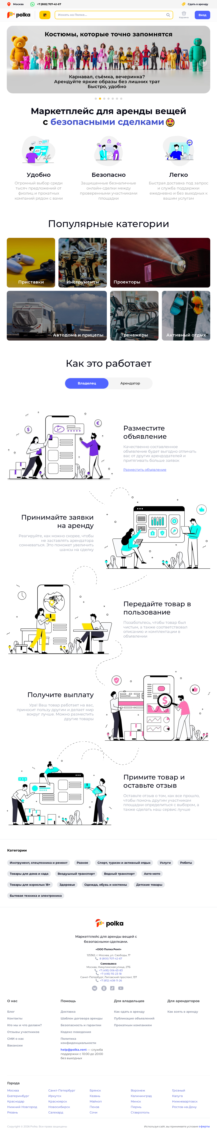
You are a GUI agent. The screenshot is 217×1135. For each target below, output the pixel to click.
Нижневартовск (185, 1101)
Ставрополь (140, 1112)
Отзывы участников (23, 1032)
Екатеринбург (18, 1096)
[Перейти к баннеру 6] (117, 99)
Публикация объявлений (134, 1018)
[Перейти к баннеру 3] (104, 99)
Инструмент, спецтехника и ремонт (38, 863)
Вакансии (15, 1045)
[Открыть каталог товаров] (44, 15)
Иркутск (54, 1096)
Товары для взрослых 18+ (30, 885)
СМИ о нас (15, 1039)
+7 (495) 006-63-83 (111, 970)
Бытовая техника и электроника (36, 896)
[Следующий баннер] (203, 63)
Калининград (141, 1096)
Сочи (93, 1112)
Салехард (55, 1112)
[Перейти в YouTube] (120, 988)
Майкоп (96, 1101)
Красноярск (57, 1101)
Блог (11, 1012)
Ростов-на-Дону (184, 1107)
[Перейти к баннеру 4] (108, 99)
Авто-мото (152, 874)
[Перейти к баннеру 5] (113, 99)
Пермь (136, 1107)
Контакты (14, 1018)
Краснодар (15, 1101)
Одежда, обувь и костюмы (105, 885)
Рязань (12, 1112)
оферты (204, 1126)
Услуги (165, 863)
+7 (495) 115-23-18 (111, 973)
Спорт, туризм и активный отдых (123, 863)
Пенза (94, 1107)
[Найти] (168, 15)
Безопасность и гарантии (81, 1025)
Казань (95, 1096)
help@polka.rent (74, 1050)
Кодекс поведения (76, 1032)
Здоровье (67, 885)
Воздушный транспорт (76, 874)
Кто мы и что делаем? (24, 1025)
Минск (136, 1101)
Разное (82, 863)
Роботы (186, 863)
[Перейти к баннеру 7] (121, 99)
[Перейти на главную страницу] (109, 923)
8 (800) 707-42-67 (111, 958)
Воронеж (138, 1090)
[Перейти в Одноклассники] (103, 988)
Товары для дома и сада (29, 874)
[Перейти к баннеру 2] (100, 99)
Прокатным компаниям (133, 1025)
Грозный (178, 1090)
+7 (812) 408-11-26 (111, 980)
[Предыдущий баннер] (14, 63)
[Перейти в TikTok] (112, 988)
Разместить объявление (144, 470)
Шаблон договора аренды (82, 1018)
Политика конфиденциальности (78, 1041)
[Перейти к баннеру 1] (96, 99)
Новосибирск (59, 1107)
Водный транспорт (119, 874)
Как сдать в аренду (129, 1012)
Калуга (177, 1096)
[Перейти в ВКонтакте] (94, 988)
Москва (13, 1090)
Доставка (68, 1012)
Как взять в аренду (182, 1012)
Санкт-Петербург (61, 1090)
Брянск (95, 1090)
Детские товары (149, 885)
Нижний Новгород (22, 1107)
